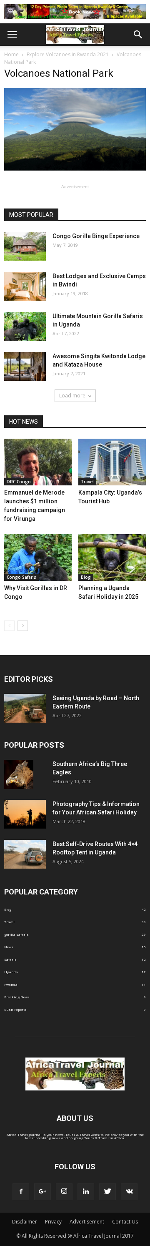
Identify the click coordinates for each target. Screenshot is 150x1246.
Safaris (10, 959)
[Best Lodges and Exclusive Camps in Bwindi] (25, 286)
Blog (86, 577)
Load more (72, 395)
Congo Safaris (21, 577)
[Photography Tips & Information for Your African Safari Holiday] (25, 814)
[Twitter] (107, 1191)
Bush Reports (15, 1009)
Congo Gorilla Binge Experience (96, 236)
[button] (138, 34)
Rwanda (11, 984)
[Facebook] (20, 1191)
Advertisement (87, 1221)
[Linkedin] (86, 1191)
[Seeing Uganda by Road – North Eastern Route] (25, 708)
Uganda (11, 972)
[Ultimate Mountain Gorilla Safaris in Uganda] (25, 326)
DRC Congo (19, 482)
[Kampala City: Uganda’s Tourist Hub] (112, 462)
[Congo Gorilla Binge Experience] (25, 246)
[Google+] (42, 1191)
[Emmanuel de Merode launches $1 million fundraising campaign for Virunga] (38, 462)
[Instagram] (64, 1191)
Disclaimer (24, 1221)
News (8, 947)
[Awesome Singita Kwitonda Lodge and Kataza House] (25, 366)
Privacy (53, 1221)
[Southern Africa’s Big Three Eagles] (18, 774)
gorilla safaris (16, 934)
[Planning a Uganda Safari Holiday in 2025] (112, 557)
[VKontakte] (129, 1191)
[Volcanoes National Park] (75, 169)
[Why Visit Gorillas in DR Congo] (38, 557)
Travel (87, 482)
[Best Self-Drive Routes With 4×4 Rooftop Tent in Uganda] (25, 854)
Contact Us (125, 1221)
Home (11, 54)
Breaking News (17, 997)
